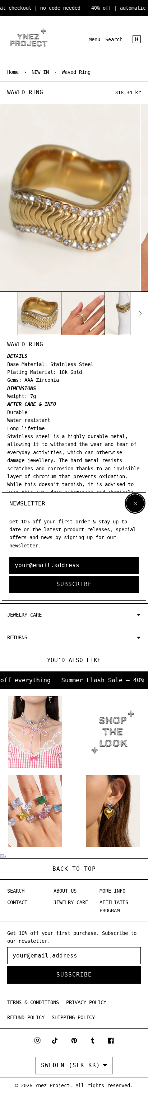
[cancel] (135, 503)
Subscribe (74, 584)
